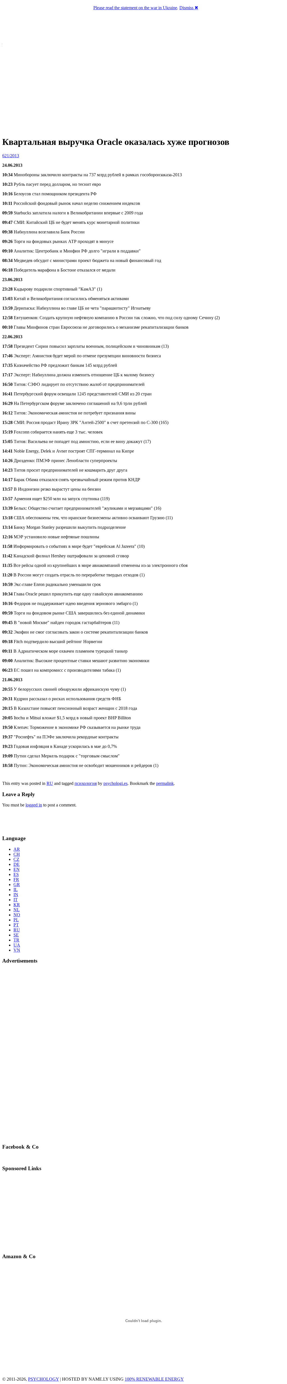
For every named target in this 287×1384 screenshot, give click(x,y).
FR (16, 879)
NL (16, 909)
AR (16, 849)
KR (16, 904)
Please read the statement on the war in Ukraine (135, 7)
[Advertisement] (35, 820)
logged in (34, 805)
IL (15, 889)
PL (16, 919)
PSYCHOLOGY (43, 1379)
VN (16, 950)
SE (16, 935)
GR (16, 884)
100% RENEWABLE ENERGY (154, 1379)
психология (86, 783)
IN (15, 894)
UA (16, 945)
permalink (165, 783)
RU (50, 783)
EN (16, 869)
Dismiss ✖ (188, 7)
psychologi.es (115, 783)
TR (16, 940)
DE (16, 864)
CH (16, 854)
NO (16, 914)
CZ (16, 859)
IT (15, 899)
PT (16, 924)
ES (16, 874)
